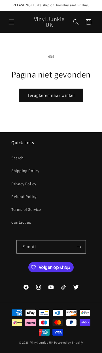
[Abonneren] (79, 247)
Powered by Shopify (68, 342)
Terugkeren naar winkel (51, 95)
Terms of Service (26, 209)
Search (17, 157)
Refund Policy (24, 196)
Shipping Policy (25, 170)
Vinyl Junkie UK (41, 342)
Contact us (21, 222)
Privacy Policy (23, 183)
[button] (11, 22)
